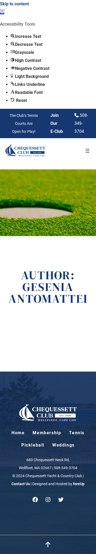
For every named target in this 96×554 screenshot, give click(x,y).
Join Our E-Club (56, 123)
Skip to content (14, 3)
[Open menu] (87, 151)
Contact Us (20, 484)
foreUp (79, 484)
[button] (2, 11)
